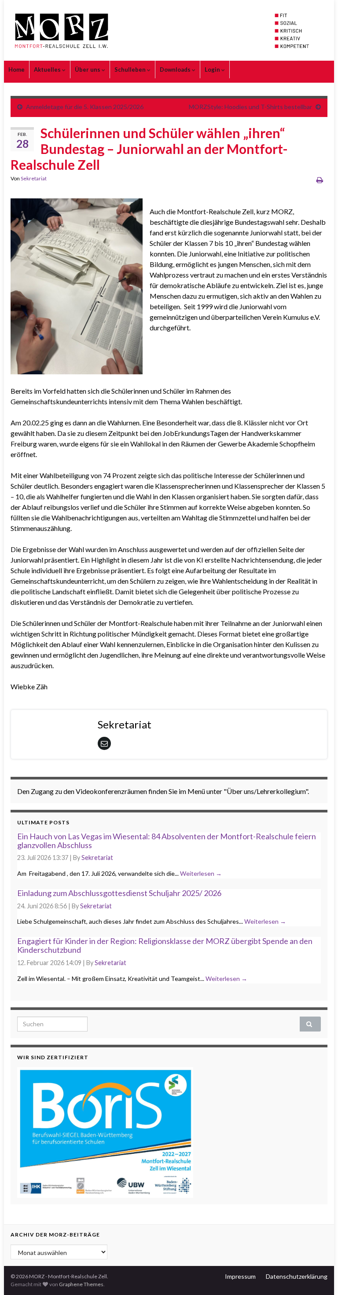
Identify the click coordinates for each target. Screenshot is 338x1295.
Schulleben (130, 69)
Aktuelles (48, 69)
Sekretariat (34, 178)
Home (16, 69)
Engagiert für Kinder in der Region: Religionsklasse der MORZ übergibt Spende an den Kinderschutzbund (164, 945)
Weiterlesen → (201, 873)
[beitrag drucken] (319, 180)
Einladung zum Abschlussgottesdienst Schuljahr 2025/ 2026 (119, 893)
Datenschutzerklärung (296, 1276)
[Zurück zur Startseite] (169, 30)
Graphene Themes (81, 1284)
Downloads (176, 69)
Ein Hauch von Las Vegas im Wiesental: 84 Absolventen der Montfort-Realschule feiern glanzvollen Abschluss (166, 840)
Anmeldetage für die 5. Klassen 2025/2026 (84, 106)
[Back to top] (318, 1275)
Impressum (240, 1276)
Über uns (88, 69)
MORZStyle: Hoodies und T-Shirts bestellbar (250, 106)
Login (213, 69)
